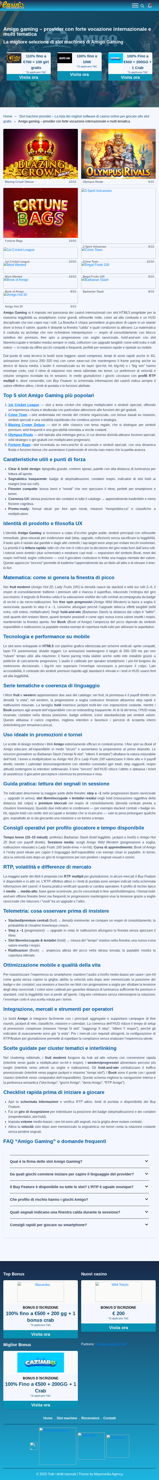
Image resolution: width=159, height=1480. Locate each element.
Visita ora (28, 77)
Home (7, 116)
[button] (79, 1161)
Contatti (109, 1418)
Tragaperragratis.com (110, 1344)
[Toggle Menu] (135, 5)
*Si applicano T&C (36, 72)
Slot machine (67, 1418)
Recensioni (90, 1418)
